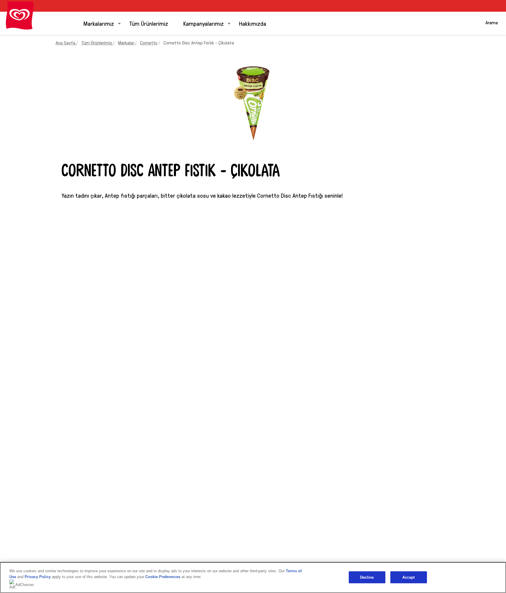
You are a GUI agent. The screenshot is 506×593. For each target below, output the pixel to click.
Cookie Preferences (162, 577)
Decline (367, 577)
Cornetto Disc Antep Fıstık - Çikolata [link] (198, 42)
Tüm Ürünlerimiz (148, 23)
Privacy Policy (38, 577)
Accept (408, 577)
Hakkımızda (252, 23)
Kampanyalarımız (203, 23)
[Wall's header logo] (19, 15)
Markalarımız (98, 23)
